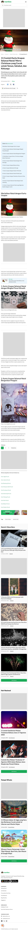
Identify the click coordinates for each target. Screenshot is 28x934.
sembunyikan (10, 143)
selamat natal (15, 519)
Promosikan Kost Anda (5, 893)
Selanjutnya (13, 447)
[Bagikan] (8, 84)
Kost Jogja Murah (5, 476)
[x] (4, 921)
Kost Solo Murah (5, 500)
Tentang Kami (4, 888)
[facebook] (2, 921)
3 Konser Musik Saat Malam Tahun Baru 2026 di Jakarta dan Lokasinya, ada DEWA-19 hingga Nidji (13, 648)
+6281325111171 (6, 918)
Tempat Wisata (11, 827)
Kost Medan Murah (5, 507)
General (6, 54)
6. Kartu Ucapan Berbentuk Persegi (10, 168)
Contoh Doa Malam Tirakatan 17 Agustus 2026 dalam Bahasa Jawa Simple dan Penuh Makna (13, 762)
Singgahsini (3, 900)
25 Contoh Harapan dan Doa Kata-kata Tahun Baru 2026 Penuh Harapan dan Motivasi (14, 623)
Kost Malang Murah (5, 497)
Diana (13, 81)
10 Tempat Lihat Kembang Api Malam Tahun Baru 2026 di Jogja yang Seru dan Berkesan (13, 673)
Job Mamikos (3, 890)
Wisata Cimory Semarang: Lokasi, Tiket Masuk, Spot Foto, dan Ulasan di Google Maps (13, 851)
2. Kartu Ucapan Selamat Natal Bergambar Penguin (13, 153)
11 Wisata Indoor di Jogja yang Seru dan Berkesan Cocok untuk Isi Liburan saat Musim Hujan (14, 822)
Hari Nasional (12, 737)
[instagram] (6, 921)
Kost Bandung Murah (6, 483)
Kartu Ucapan (8, 519)
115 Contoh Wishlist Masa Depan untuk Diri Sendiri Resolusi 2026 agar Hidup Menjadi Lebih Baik (13, 550)
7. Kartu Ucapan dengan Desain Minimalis (11, 170)
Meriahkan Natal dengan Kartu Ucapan (11, 146)
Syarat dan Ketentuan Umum (7, 909)
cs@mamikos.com (6, 916)
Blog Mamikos (4, 897)
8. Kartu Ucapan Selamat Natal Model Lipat (12, 173)
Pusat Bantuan (4, 895)
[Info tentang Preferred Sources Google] (17, 88)
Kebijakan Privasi (4, 907)
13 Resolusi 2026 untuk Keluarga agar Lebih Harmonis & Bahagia (12, 597)
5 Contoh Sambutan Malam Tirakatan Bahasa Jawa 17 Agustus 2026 (13, 733)
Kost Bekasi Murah (5, 503)
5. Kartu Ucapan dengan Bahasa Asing (10, 165)
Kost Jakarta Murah (5, 480)
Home (2, 54)
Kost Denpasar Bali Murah (7, 486)
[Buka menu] (26, 2)
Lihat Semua (14, 680)
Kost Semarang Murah (6, 493)
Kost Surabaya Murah (6, 490)
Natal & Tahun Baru (14, 54)
